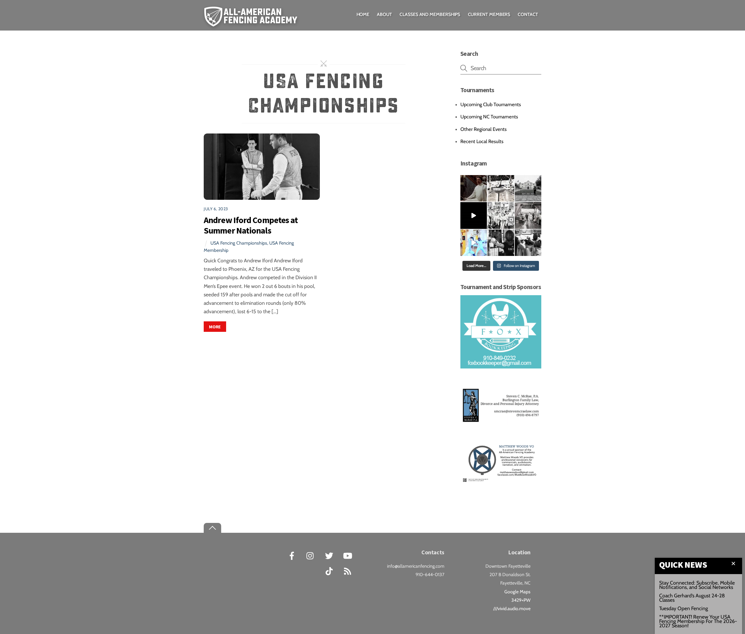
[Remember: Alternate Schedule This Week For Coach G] (528, 188)
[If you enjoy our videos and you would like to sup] (473, 215)
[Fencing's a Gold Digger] (473, 242)
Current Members (489, 14)
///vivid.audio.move (512, 608)
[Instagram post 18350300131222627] (473, 188)
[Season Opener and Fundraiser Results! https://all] (500, 215)
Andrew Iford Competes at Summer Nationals (251, 225)
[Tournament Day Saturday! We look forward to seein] (528, 215)
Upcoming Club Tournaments (490, 104)
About (384, 14)
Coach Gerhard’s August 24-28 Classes (692, 597)
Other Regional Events (483, 129)
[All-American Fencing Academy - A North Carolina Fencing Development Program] (252, 22)
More (215, 327)
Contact (528, 14)
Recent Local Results (481, 141)
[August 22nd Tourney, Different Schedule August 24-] (500, 242)
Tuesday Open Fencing (683, 608)
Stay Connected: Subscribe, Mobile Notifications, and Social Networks (697, 585)
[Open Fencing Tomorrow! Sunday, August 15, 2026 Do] (528, 242)
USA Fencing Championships (238, 243)
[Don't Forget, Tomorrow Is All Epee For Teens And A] (500, 188)
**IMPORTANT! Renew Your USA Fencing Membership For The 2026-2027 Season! (698, 621)
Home (363, 14)
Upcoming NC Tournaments (489, 117)
